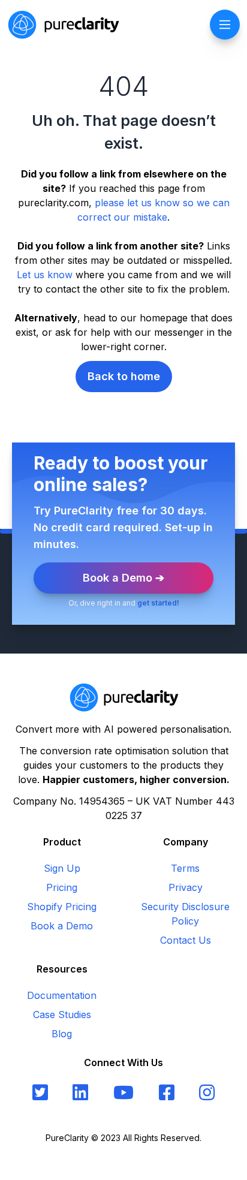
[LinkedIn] (80, 1092)
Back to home (124, 376)
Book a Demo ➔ (123, 577)
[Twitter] (40, 1092)
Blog (62, 1034)
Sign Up (62, 868)
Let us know (45, 275)
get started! (158, 602)
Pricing (61, 887)
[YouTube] (123, 1092)
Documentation (62, 995)
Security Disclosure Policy (185, 914)
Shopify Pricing (62, 907)
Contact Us (185, 940)
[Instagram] (207, 1092)
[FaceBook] (166, 1092)
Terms (185, 868)
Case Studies (62, 1015)
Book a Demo (62, 926)
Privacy (185, 887)
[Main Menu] (225, 25)
